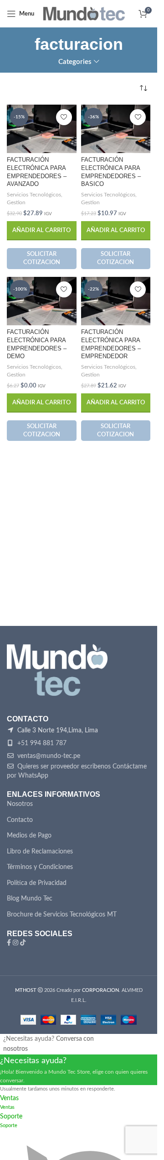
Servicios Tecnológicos (34, 194)
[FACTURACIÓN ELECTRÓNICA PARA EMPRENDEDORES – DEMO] (42, 301)
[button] (42, 230)
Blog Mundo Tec (29, 898)
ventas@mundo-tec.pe (47, 756)
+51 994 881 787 (41, 743)
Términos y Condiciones (40, 867)
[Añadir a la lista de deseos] (64, 117)
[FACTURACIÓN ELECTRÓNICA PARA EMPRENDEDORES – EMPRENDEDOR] (116, 301)
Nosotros (20, 804)
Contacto (20, 820)
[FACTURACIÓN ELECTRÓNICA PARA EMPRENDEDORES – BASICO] (116, 129)
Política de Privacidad (37, 883)
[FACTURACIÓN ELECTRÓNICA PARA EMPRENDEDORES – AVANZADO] (42, 129)
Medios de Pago (29, 835)
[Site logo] (84, 14)
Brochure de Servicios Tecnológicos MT (62, 914)
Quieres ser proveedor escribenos (63, 766)
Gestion (16, 202)
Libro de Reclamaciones (40, 851)
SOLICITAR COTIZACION (41, 258)
